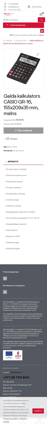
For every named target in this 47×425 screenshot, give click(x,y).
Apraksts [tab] (13, 161)
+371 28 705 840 (16, 377)
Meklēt (41, 19)
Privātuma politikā (10, 419)
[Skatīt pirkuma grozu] (41, 14)
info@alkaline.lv (16, 372)
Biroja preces (21, 40)
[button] (42, 31)
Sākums (9, 40)
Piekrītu (38, 411)
